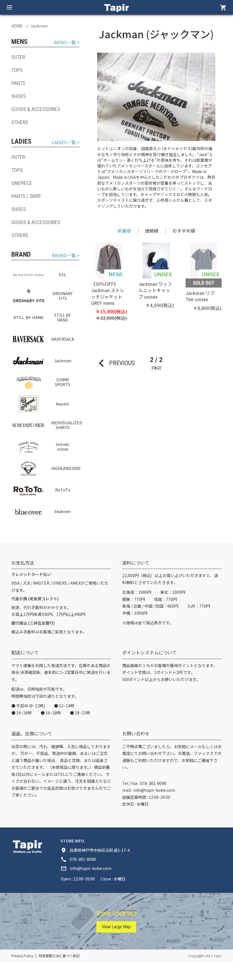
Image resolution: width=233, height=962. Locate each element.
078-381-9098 (153, 783)
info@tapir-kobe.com (154, 790)
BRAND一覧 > (66, 255)
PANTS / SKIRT (26, 196)
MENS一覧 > (67, 42)
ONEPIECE (21, 183)
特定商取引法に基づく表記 (59, 955)
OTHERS (19, 122)
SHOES (18, 96)
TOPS (17, 70)
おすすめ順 (183, 230)
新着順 (124, 230)
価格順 (152, 230)
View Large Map (116, 926)
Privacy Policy (22, 955)
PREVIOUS (114, 363)
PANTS (18, 83)
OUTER (18, 57)
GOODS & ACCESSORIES (35, 109)
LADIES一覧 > (66, 142)
